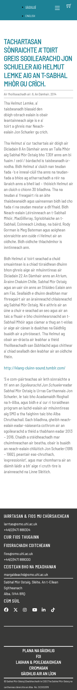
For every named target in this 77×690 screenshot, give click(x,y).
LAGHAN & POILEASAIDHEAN (38, 662)
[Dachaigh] (15, 10)
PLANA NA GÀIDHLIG (38, 650)
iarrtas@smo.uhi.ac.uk (20, 523)
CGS (45, 681)
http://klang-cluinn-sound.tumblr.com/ (34, 367)
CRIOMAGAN (38, 667)
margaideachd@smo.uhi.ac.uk (26, 574)
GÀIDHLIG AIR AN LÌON (38, 673)
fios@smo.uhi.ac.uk (18, 553)
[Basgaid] (69, 6)
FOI (38, 656)
